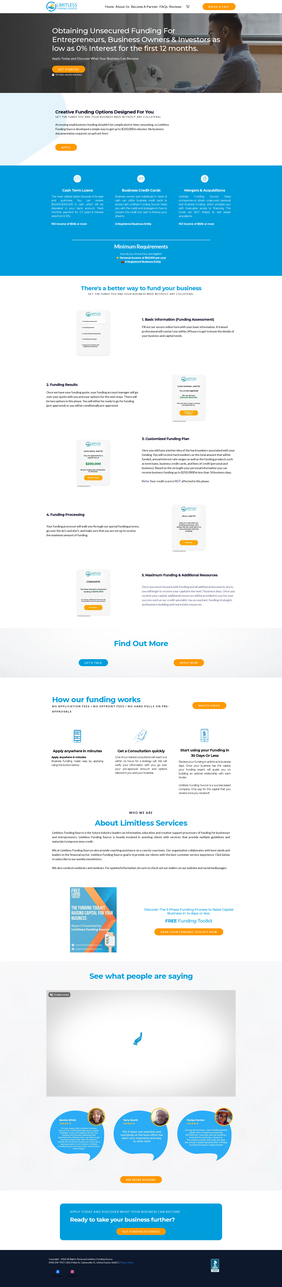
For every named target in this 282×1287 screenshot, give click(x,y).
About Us (122, 6)
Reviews (175, 6)
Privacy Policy (126, 1262)
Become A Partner (144, 6)
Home (109, 6)
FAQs (163, 6)
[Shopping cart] (187, 6)
